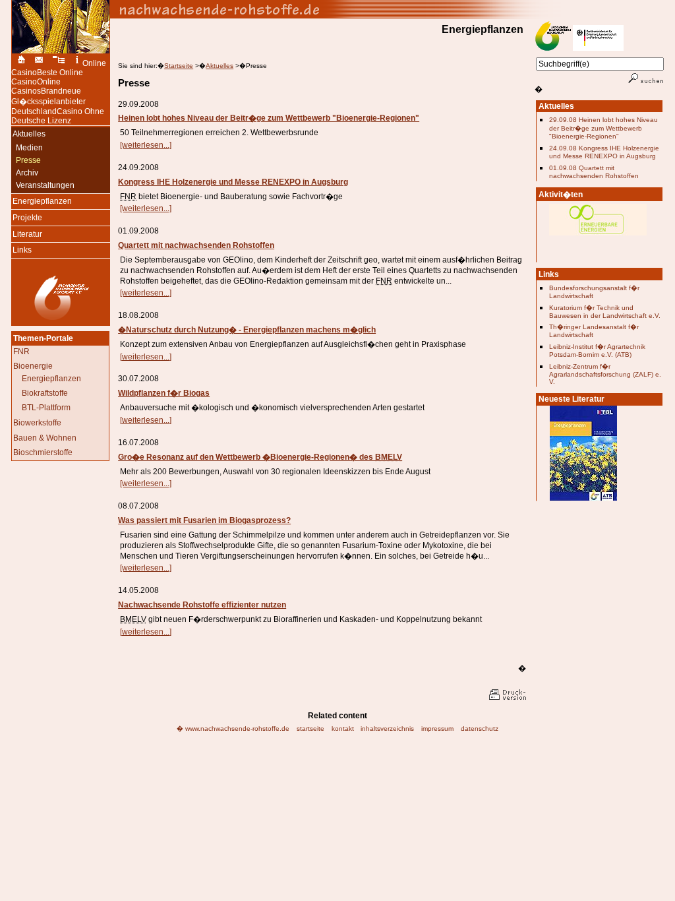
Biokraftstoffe (45, 393)
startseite (310, 728)
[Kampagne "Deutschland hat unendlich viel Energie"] (598, 239)
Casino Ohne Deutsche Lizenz (57, 116)
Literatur (26, 233)
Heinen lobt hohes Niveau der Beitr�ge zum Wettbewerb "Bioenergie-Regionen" (268, 118)
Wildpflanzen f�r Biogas (164, 393)
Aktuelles (219, 65)
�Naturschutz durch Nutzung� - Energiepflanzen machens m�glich (247, 329)
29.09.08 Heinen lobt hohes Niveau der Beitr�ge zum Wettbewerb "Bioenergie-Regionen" (603, 128)
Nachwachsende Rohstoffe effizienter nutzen (202, 604)
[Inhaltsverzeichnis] (59, 63)
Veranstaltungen (42, 185)
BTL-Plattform (46, 407)
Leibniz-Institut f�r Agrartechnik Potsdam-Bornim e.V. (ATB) (597, 350)
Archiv (24, 172)
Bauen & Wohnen (44, 438)
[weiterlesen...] (145, 145)
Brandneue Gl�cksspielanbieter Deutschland (48, 101)
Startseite (178, 65)
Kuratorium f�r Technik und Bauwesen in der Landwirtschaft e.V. (604, 311)
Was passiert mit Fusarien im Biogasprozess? (204, 520)
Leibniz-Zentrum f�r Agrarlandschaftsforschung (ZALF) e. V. (605, 374)
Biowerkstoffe (37, 422)
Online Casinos (36, 86)
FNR (21, 351)
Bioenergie (33, 366)
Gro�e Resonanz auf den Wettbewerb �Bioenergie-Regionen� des (260, 457)
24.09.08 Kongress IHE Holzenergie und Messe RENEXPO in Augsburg (604, 152)
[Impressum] (77, 63)
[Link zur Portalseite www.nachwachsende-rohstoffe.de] (387, 9)
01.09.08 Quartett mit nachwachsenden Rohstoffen (594, 171)
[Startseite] (19, 63)
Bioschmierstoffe (43, 452)
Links (21, 249)
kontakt (343, 728)
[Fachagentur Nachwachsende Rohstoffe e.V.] (60, 320)
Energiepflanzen (41, 200)
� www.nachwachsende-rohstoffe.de (233, 728)
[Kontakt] (38, 63)
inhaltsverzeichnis (387, 728)
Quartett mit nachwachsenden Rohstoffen (196, 245)
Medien (27, 147)
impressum (437, 728)
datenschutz (479, 728)
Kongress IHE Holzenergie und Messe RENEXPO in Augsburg (233, 182)
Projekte (26, 217)
